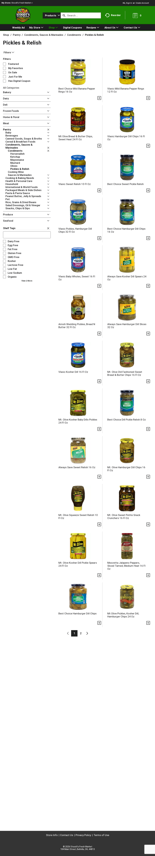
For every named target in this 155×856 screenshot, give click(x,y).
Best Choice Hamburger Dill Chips (77, 613)
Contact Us (66, 835)
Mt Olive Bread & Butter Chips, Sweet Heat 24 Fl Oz (75, 138)
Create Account (142, 3)
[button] (22, 3)
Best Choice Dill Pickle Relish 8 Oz (126, 419)
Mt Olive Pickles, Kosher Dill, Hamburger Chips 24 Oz (123, 615)
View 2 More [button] (26, 281)
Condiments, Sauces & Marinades (43, 34)
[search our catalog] (64, 15)
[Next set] (87, 633)
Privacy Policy (83, 835)
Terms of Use (101, 835)
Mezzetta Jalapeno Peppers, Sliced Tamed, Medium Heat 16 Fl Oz (126, 565)
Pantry (16, 34)
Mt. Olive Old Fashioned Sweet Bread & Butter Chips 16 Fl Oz (124, 373)
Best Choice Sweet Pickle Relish (125, 184)
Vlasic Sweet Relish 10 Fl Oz (74, 184)
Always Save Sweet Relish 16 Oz (76, 467)
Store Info (52, 835)
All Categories (11, 87)
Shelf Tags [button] (9, 228)
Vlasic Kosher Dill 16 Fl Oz (73, 371)
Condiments (74, 34)
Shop (6, 34)
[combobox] (52, 15)
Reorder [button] (116, 15)
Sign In (129, 3)
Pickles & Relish (94, 34)
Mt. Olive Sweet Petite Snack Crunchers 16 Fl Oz (123, 517)
